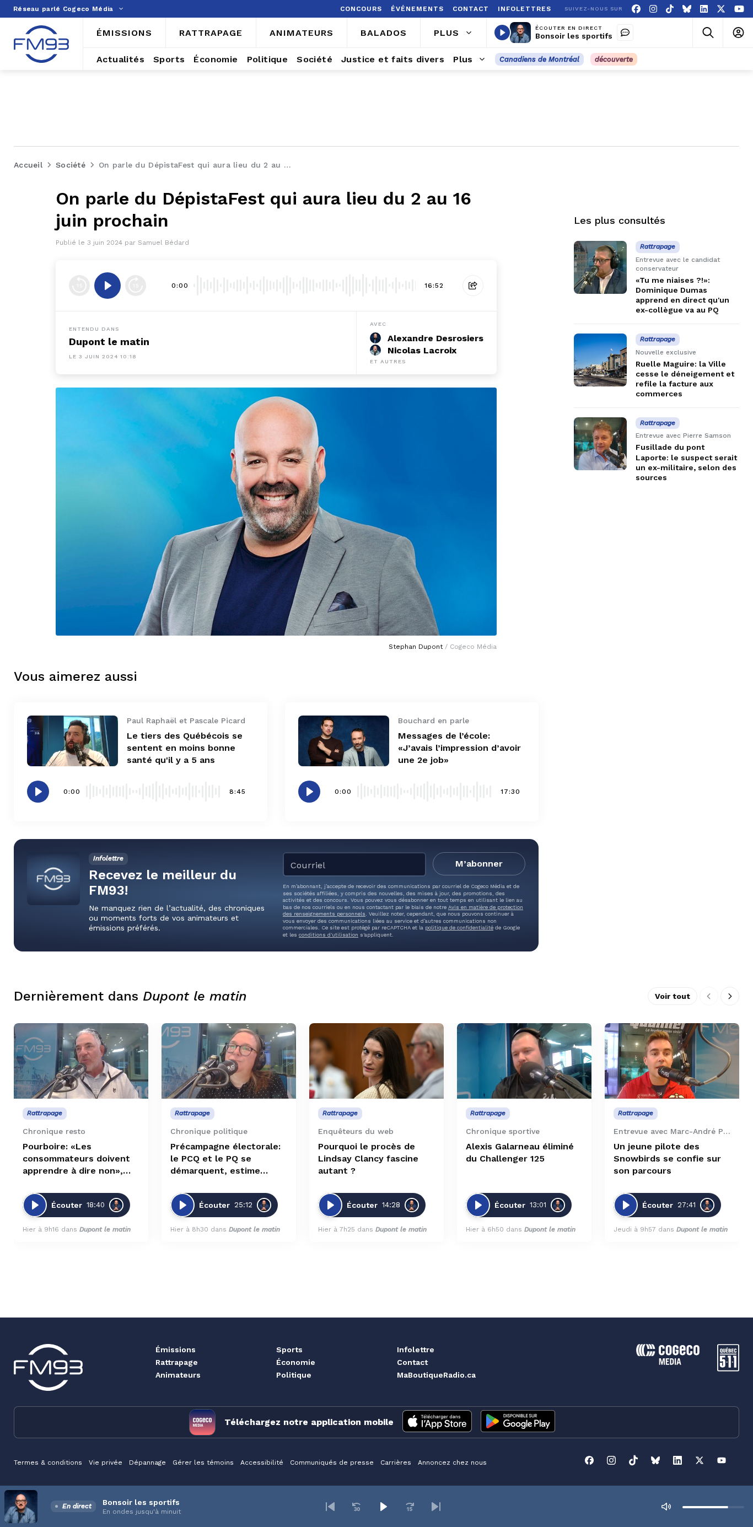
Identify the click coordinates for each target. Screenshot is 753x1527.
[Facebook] (636, 9)
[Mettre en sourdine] (666, 1506)
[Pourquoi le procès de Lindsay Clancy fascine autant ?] (376, 1061)
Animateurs (178, 1374)
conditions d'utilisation (328, 935)
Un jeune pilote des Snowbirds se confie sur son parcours (667, 1158)
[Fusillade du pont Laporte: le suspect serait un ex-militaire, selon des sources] (600, 443)
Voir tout (672, 996)
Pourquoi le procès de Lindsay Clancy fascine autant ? (368, 1158)
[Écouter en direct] (502, 32)
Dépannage (147, 1462)
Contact (412, 1362)
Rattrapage (176, 1362)
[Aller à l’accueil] (41, 44)
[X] (721, 9)
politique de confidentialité (459, 927)
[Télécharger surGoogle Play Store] (518, 1422)
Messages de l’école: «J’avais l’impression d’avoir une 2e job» (459, 747)
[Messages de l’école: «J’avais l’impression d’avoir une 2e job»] (343, 741)
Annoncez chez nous (452, 1462)
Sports (289, 1349)
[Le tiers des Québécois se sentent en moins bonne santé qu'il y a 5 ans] (72, 741)
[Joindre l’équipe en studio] (625, 32)
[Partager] (472, 285)
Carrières (395, 1462)
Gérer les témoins (203, 1462)
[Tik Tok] (670, 9)
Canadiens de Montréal (539, 59)
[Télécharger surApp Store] (437, 1422)
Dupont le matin (109, 341)
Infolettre (415, 1349)
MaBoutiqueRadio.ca (436, 1374)
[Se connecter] (738, 33)
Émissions (175, 1349)
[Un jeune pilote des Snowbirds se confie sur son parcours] (672, 1061)
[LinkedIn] (704, 9)
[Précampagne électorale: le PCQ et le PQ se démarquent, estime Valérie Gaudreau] (229, 1061)
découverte (614, 59)
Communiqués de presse (332, 1462)
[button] (330, 1507)
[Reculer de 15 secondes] (79, 285)
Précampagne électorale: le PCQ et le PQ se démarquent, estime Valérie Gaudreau (225, 1159)
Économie (295, 1362)
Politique (293, 1374)
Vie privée (105, 1462)
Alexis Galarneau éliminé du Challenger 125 (520, 1152)
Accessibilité (261, 1462)
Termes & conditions (48, 1462)
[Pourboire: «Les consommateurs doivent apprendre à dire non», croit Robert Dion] (81, 1061)
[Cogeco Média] (668, 1362)
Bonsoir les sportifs (573, 35)
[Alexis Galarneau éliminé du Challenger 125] (524, 1061)
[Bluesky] (686, 9)
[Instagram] (653, 9)
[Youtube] (739, 9)
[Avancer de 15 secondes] (135, 285)
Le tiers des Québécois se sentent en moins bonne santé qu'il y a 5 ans (185, 747)
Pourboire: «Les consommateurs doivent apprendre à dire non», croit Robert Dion (76, 1159)
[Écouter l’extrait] (107, 285)
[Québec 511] (728, 1368)
